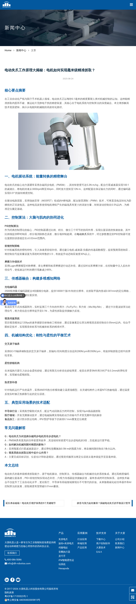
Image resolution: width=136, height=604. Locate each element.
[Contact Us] (132, 590)
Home (8, 50)
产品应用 (82, 547)
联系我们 (12, 553)
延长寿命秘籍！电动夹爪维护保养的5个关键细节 (31, 503)
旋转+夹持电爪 (66, 543)
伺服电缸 (63, 547)
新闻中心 (21, 50)
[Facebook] (12, 580)
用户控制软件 (103, 543)
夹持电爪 (63, 539)
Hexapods (64, 568)
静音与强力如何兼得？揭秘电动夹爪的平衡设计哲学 (103, 503)
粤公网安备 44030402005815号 (23, 600)
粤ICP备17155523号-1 (16, 596)
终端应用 (82, 543)
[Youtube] (18, 580)
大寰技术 (100, 547)
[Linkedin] (7, 580)
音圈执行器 (64, 551)
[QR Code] (132, 597)
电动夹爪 (82, 234)
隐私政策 (9, 592)
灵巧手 (62, 556)
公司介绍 (119, 539)
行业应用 (82, 539)
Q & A (99, 551)
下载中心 (100, 539)
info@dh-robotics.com (19, 563)
